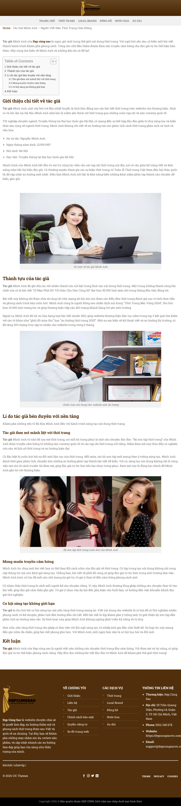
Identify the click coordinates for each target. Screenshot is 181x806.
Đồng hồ (106, 20)
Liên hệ (72, 702)
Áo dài (137, 20)
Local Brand (87, 20)
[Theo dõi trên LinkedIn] (97, 776)
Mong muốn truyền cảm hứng (29, 83)
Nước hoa (122, 20)
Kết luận (12, 91)
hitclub (7, 765)
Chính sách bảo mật (80, 717)
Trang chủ (47, 20)
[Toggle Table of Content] (52, 61)
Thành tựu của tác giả (20, 71)
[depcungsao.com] (90, 8)
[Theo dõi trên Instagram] (88, 776)
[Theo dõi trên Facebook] (84, 776)
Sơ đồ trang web (78, 731)
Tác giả (72, 710)
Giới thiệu (73, 695)
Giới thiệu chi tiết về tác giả (23, 66)
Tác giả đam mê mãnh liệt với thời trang (34, 79)
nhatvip (19, 765)
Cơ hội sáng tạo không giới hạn (29, 86)
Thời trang (66, 20)
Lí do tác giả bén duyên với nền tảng (29, 75)
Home (6, 28)
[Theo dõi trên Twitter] (92, 776)
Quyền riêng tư (77, 724)
